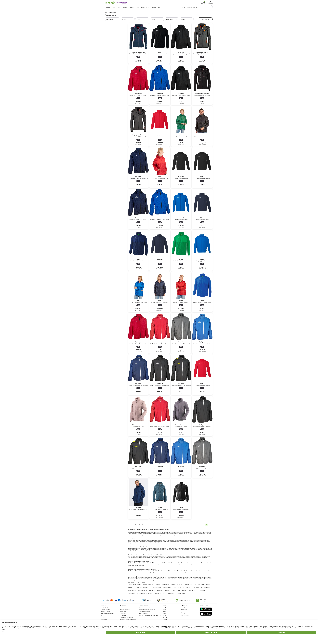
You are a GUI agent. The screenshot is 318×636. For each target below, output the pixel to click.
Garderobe (159, 540)
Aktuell (183, 608)
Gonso (179, 587)
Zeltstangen (168, 587)
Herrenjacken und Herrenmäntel (197, 590)
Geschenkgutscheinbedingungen (128, 619)
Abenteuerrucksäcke (142, 587)
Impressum (123, 615)
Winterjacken (171, 593)
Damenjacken (131, 593)
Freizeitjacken (152, 590)
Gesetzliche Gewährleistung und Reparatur (150, 615)
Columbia (175, 548)
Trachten (165, 619)
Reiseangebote (185, 615)
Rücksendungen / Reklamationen (147, 609)
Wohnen (165, 617)
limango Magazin (105, 611)
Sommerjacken (186, 587)
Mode (163, 549)
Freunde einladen (105, 609)
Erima (174, 587)
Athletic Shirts (131, 587)
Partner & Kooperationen (107, 613)
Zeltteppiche (160, 587)
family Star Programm (106, 608)
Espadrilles (195, 587)
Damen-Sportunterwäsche (162, 584)
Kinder (164, 611)
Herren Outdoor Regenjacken (144, 593)
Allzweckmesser (132, 590)
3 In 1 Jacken (152, 587)
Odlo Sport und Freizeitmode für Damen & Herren (197, 584)
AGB (121, 608)
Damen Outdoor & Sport (134, 584)
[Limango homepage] (110, 3)
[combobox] (198, 7)
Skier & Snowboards (204, 587)
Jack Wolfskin (160, 548)
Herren (164, 615)
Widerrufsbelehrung (125, 609)
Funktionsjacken (157, 593)
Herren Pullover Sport (148, 584)
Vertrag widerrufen (143, 613)
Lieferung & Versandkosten (146, 608)
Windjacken (160, 590)
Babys (164, 609)
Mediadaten (104, 619)
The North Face (167, 548)
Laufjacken (184, 590)
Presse (103, 617)
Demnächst (184, 609)
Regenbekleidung (180, 593)
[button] (210, 3)
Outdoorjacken (176, 590)
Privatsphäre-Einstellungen (127, 617)
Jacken (164, 593)
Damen (164, 613)
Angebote (165, 608)
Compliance (123, 613)
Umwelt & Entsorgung (144, 611)
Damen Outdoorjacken (176, 584)
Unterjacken (168, 590)
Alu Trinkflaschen (142, 590)
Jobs (102, 615)
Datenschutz (123, 611)
